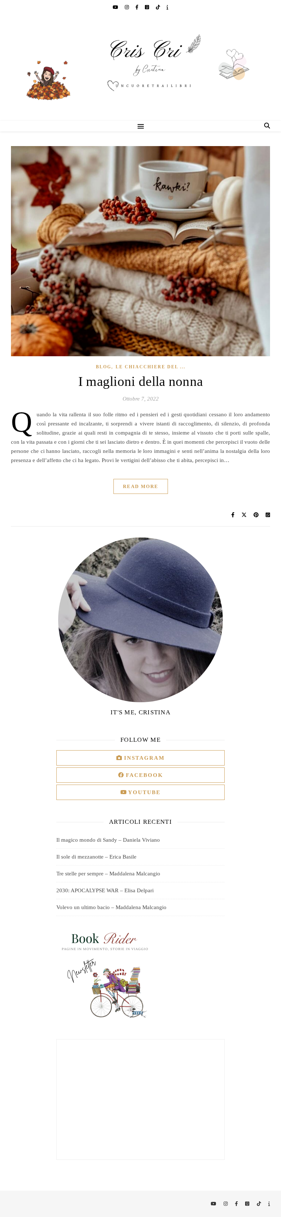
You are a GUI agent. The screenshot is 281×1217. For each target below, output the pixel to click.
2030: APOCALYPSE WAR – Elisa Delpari (105, 890)
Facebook (143, 775)
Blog (103, 366)
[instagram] (127, 7)
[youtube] (116, 7)
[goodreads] (147, 7)
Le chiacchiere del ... (151, 366)
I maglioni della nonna (140, 381)
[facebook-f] (137, 7)
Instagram (143, 758)
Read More (140, 486)
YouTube (143, 792)
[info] (167, 7)
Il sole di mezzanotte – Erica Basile (96, 857)
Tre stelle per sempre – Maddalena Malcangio (108, 874)
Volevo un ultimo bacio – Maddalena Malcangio (111, 907)
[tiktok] (158, 7)
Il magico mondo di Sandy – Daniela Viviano (108, 840)
